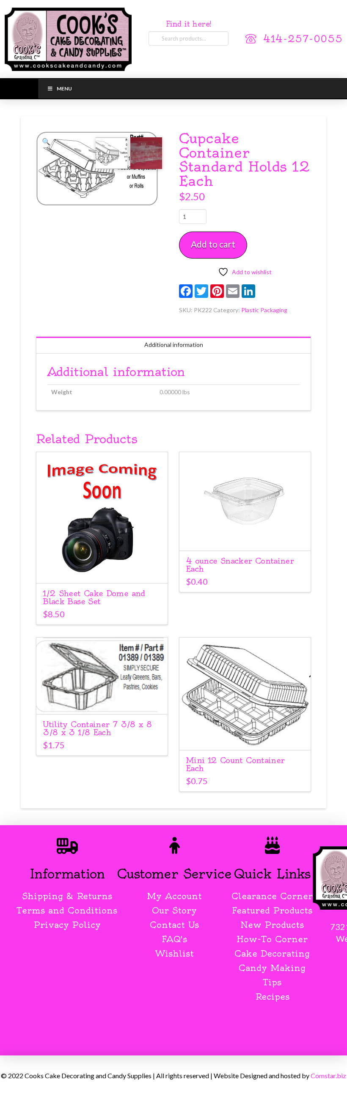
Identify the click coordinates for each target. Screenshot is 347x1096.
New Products (272, 924)
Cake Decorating (272, 953)
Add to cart (213, 244)
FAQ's (174, 939)
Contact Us (174, 924)
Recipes (272, 996)
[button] (46, 141)
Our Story (174, 910)
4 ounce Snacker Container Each (240, 565)
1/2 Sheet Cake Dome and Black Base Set (94, 597)
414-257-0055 (303, 39)
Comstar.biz (328, 1075)
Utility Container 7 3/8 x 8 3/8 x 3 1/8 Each (97, 728)
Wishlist (174, 953)
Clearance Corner (272, 896)
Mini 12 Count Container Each (235, 764)
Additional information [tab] (173, 344)
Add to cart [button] (102, 569)
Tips (272, 982)
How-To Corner (272, 939)
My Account (174, 896)
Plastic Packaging (264, 310)
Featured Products (272, 910)
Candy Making (272, 967)
